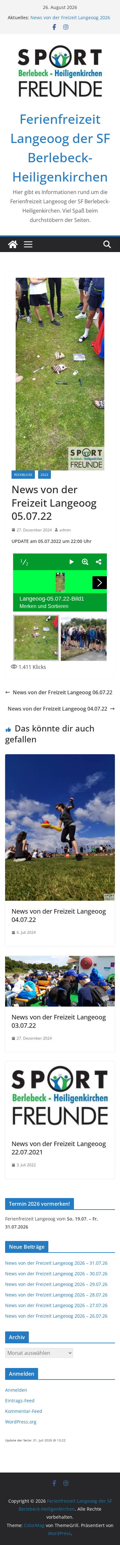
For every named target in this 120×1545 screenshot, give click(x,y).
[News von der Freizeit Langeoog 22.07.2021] (60, 1065)
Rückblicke (23, 474)
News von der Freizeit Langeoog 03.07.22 (59, 1021)
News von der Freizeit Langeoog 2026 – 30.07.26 (56, 1274)
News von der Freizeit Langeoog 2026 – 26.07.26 (56, 1316)
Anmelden (16, 1390)
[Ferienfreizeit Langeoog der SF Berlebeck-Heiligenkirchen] (12, 244)
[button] (72, 562)
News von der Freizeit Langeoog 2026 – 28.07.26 (56, 1295)
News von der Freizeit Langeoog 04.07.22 (57, 708)
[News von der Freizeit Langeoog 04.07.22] (60, 758)
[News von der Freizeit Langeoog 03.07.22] (60, 960)
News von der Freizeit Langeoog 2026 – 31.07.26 (56, 1263)
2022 (44, 474)
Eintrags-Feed (20, 1400)
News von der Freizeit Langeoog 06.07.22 (62, 692)
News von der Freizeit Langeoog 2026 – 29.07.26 (56, 1284)
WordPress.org (20, 1422)
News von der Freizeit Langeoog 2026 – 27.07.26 (56, 1305)
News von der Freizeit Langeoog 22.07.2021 (59, 1147)
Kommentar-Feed (23, 1411)
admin (65, 530)
